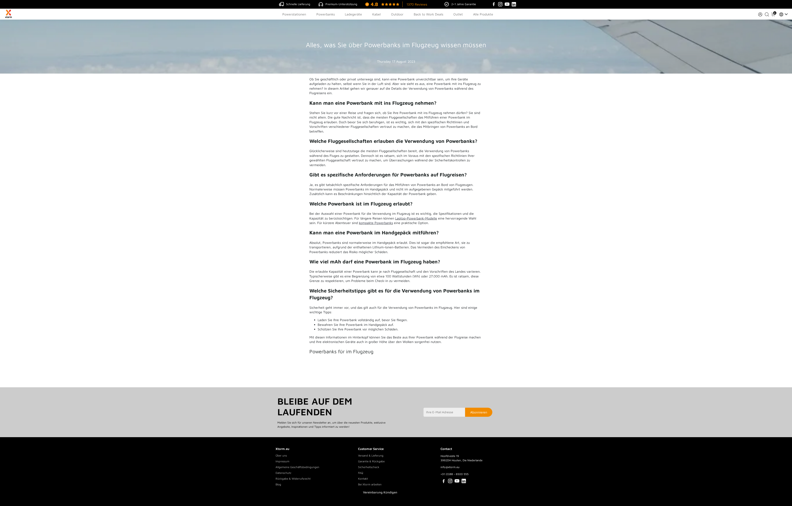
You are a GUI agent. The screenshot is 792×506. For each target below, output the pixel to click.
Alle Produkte (483, 14)
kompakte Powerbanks (376, 223)
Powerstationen (294, 14)
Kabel (376, 14)
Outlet (458, 14)
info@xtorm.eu (450, 467)
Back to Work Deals (428, 14)
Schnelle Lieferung (298, 4)
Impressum (282, 461)
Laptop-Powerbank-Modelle (416, 218)
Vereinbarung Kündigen (380, 492)
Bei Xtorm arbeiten (370, 484)
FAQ (360, 472)
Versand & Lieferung (370, 455)
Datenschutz (283, 472)
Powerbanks (325, 14)
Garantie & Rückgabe (371, 461)
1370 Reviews (417, 4)
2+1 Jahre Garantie (463, 4)
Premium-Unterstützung (341, 4)
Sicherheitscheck (368, 467)
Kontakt (363, 478)
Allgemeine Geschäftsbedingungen (297, 467)
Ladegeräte (353, 14)
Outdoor (397, 14)
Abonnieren (478, 412)
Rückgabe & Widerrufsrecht (293, 478)
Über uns (281, 455)
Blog (278, 484)
